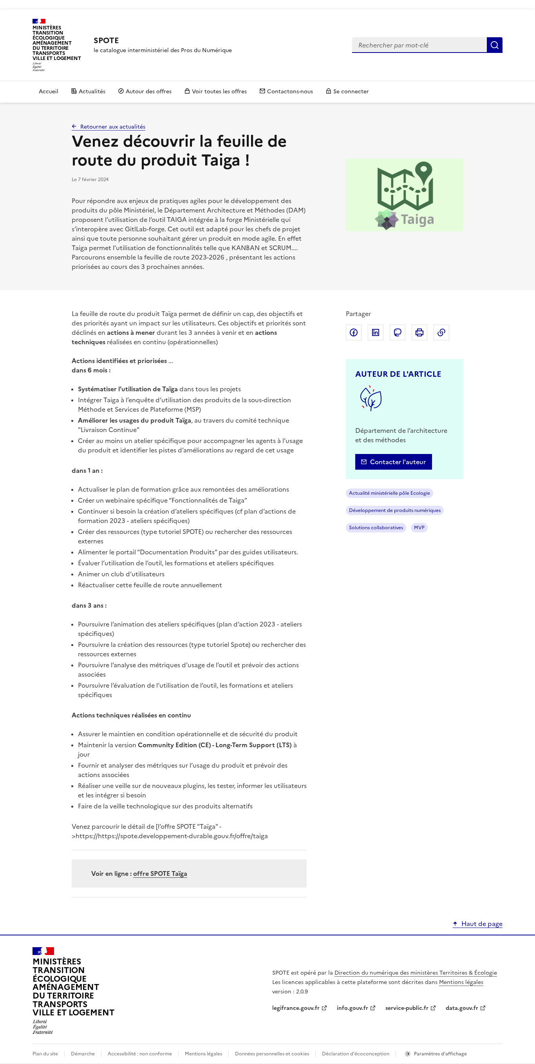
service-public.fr (406, 1008)
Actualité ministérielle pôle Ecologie (389, 493)
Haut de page (481, 923)
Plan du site (45, 1053)
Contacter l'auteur (398, 462)
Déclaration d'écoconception (355, 1053)
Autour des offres (149, 91)
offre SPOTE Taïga (160, 873)
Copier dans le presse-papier (441, 332)
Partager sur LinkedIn (375, 332)
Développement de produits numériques (395, 510)
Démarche (83, 1053)
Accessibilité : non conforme (140, 1053)
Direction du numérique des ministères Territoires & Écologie (415, 973)
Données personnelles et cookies (272, 1053)
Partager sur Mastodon (397, 332)
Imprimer (419, 332)
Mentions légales (461, 982)
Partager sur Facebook (353, 332)
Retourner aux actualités (112, 127)
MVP (419, 527)
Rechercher (494, 45)
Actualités (92, 91)
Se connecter (351, 91)
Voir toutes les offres (219, 91)
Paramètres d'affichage (440, 1053)
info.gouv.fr (352, 1008)
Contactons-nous (290, 91)
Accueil (48, 91)
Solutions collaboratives (376, 527)
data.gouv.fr (462, 1008)
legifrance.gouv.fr (296, 1008)
